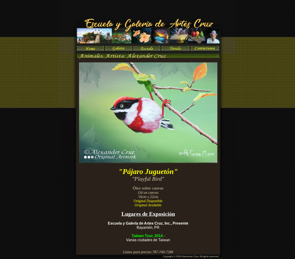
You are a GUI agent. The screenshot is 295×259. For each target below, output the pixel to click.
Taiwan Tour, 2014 (147, 236)
